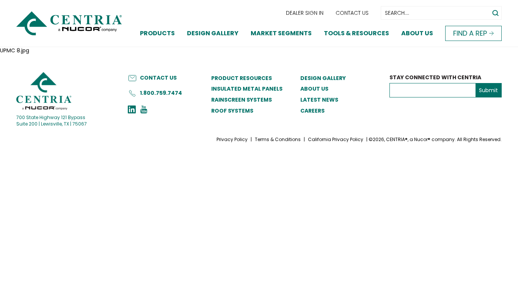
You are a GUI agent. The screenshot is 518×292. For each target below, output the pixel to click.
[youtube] (143, 110)
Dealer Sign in (304, 13)
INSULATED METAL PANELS (247, 89)
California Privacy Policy (335, 139)
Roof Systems (232, 111)
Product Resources (241, 78)
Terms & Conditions (278, 139)
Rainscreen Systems (241, 100)
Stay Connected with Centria (435, 77)
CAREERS (312, 111)
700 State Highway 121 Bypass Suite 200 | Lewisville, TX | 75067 (51, 120)
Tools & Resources (356, 33)
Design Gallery (213, 33)
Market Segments (281, 33)
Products (157, 33)
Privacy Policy (232, 139)
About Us (417, 33)
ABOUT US (314, 89)
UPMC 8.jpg (14, 50)
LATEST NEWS (319, 100)
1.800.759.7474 (161, 93)
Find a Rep (470, 33)
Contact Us (352, 13)
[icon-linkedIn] (132, 110)
